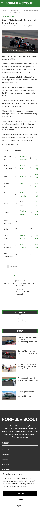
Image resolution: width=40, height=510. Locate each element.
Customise (20, 499)
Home (4, 10)
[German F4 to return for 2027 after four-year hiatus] (9, 354)
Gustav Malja (14, 266)
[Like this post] (15, 275)
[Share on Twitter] (20, 275)
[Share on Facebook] (18, 275)
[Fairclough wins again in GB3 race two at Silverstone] (9, 381)
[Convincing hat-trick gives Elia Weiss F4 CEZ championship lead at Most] (9, 340)
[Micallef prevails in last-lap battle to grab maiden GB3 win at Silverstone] (9, 368)
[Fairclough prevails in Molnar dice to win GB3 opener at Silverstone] (9, 395)
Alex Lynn (23, 176)
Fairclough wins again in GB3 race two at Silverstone (28, 379)
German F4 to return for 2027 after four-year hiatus (27, 352)
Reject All (20, 506)
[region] (20, 490)
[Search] (38, 3)
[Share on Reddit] (22, 275)
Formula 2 (14, 10)
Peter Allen (13, 26)
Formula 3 (5, 460)
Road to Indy (6, 469)
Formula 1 (5, 450)
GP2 (5, 266)
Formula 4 (5, 464)
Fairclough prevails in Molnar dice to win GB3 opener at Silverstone (26, 394)
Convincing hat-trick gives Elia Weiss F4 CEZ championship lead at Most (27, 340)
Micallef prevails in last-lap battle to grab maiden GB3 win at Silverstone (27, 367)
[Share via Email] (24, 275)
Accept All (20, 493)
